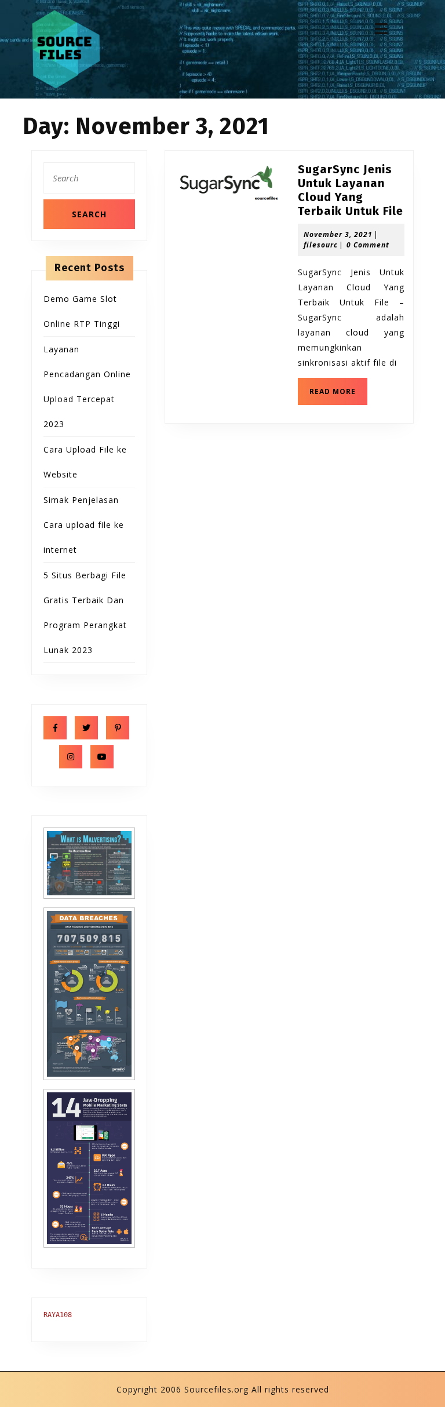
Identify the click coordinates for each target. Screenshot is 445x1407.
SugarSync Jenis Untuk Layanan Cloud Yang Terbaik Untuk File (350, 190)
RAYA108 (57, 1315)
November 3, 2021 (338, 234)
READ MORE (338, 394)
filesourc (321, 245)
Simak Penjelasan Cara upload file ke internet (83, 524)
